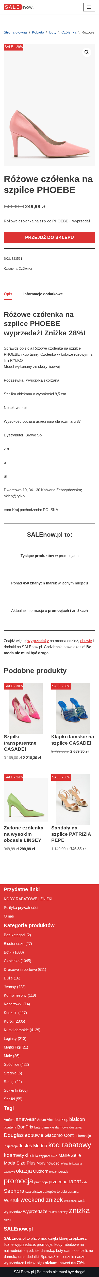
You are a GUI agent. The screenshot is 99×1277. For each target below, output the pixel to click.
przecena (58, 1181)
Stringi (9, 1081)
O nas (9, 916)
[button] (86, 52)
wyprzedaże (35, 1211)
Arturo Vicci (45, 1120)
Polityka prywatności (21, 907)
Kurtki (8, 1021)
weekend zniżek (42, 1200)
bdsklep (61, 1119)
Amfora (9, 1120)
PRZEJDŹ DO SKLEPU (49, 237)
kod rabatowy (69, 1145)
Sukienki (11, 1090)
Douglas (14, 1135)
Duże (8, 978)
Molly (41, 1163)
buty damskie (44, 1127)
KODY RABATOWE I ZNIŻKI (28, 899)
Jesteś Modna (33, 1145)
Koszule (10, 1012)
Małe (8, 1056)
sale (84, 1182)
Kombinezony (15, 995)
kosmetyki (16, 1155)
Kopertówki (13, 1004)
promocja (18, 1181)
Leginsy (10, 1038)
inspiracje (11, 1146)
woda (81, 1201)
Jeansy (10, 987)
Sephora (14, 1191)
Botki (8, 952)
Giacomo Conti (59, 1135)
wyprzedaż (13, 1211)
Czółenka (68, 32)
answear (25, 1119)
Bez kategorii (14, 935)
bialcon (77, 1119)
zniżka (79, 1210)
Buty (52, 32)
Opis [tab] (8, 294)
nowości (53, 1163)
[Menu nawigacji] (89, 7)
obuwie (86, 640)
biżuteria (10, 1127)
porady (63, 1171)
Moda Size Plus (20, 1163)
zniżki (7, 1219)
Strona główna (15, 32)
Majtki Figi (12, 1047)
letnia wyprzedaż (43, 1155)
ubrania (73, 1191)
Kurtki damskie (16, 1030)
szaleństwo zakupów (40, 1191)
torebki (62, 1191)
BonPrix (25, 1126)
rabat (75, 1181)
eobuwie (34, 1135)
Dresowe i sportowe (20, 969)
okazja (24, 1171)
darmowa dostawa (68, 1127)
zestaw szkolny (58, 1212)
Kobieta (38, 32)
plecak (53, 1171)
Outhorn (40, 1171)
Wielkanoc (70, 1200)
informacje (83, 1136)
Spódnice (11, 1064)
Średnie (10, 1073)
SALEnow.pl (24, 1272)
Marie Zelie (69, 1155)
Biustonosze (14, 943)
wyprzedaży (38, 640)
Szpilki (9, 1099)
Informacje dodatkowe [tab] (43, 294)
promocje (41, 1182)
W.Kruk (12, 1200)
